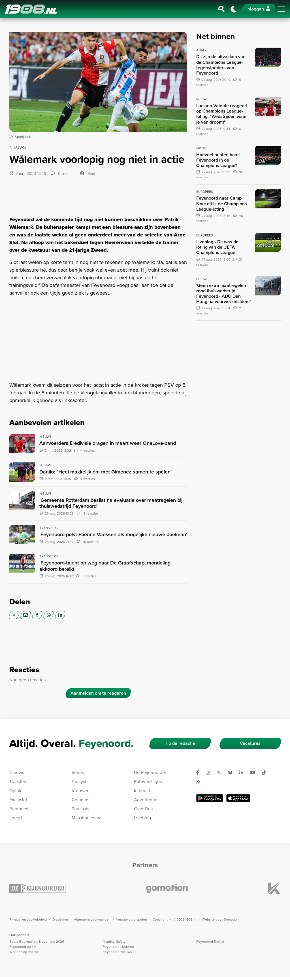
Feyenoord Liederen (118, 946)
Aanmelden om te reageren (98, 693)
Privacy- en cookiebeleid (28, 919)
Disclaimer (60, 919)
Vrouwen (80, 790)
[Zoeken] (221, 9)
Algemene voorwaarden (92, 919)
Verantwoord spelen (131, 919)
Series (78, 772)
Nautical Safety (114, 941)
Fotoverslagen (148, 781)
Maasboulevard (87, 818)
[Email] (25, 615)
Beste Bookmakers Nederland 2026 (36, 941)
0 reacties (66, 174)
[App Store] (238, 798)
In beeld (142, 790)
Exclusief (18, 799)
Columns (80, 799)
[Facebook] (37, 615)
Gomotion (231, 919)
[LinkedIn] (60, 615)
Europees (18, 808)
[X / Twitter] (14, 615)
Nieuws (16, 772)
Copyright (160, 919)
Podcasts (80, 808)
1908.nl (31, 9)
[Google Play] (209, 798)
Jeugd (15, 818)
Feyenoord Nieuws (117, 951)
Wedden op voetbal (24, 951)
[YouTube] (255, 772)
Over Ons (143, 808)
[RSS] (200, 781)
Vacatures (250, 743)
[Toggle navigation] (281, 9)
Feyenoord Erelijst (210, 941)
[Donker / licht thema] (233, 9)
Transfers (18, 781)
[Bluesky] (232, 772)
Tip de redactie (180, 743)
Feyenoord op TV (22, 946)
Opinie (16, 790)
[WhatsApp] (48, 615)
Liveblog (142, 818)
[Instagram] (210, 772)
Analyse (80, 781)
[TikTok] (266, 772)
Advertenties (146, 799)
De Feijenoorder (150, 772)
